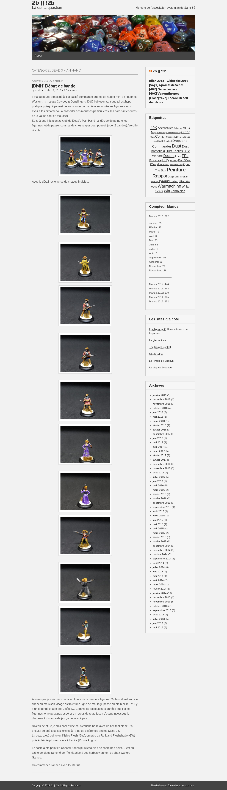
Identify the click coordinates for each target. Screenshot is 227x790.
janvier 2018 (160, 429)
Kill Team (174, 160)
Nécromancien (176, 164)
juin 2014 (158, 571)
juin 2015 (158, 520)
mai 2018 (158, 416)
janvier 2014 (160, 593)
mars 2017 (159, 451)
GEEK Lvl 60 (156, 353)
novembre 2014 (161, 550)
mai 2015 (158, 524)
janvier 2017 (160, 459)
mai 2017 (158, 442)
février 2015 (159, 537)
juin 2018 (158, 412)
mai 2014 (158, 575)
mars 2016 (159, 489)
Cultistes (170, 137)
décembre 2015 (161, 502)
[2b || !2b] (113, 26)
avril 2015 (158, 528)
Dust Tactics (174, 151)
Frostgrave (155, 160)
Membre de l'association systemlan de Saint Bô (165, 7)
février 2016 (159, 494)
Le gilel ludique (157, 340)
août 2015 (158, 511)
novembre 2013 (161, 601)
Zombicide (178, 191)
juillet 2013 (159, 619)
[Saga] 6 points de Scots (166, 85)
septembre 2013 (162, 610)
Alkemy (178, 128)
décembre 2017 (161, 433)
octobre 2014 (160, 554)
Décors (169, 156)
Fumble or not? (157, 329)
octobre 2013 (160, 606)
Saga (171, 177)
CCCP (185, 132)
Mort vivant (163, 164)
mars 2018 (159, 421)
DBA (176, 136)
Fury (165, 160)
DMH (160, 141)
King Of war (184, 160)
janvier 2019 (160, 395)
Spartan (154, 181)
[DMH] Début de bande (53, 85)
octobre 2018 (160, 408)
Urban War (184, 181)
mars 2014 (159, 584)
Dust (176, 145)
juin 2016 (158, 481)
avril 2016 (158, 485)
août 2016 (158, 472)
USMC (154, 187)
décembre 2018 (161, 399)
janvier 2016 (160, 498)
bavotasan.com (186, 785)
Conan (160, 136)
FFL (185, 156)
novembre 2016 (161, 468)
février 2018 (159, 425)
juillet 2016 (159, 476)
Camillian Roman (173, 132)
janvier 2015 (160, 541)
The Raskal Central (160, 347)
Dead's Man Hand (42, 81)
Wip (167, 191)
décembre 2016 (161, 464)
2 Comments (70, 90)
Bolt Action (161, 132)
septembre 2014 (162, 558)
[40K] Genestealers (163, 89)
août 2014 (158, 563)
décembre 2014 (161, 545)
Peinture (176, 169)
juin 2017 (158, 438)
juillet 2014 (159, 567)
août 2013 (158, 614)
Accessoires (165, 127)
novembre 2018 (161, 403)
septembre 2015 (162, 507)
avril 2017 (158, 446)
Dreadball (168, 141)
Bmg (153, 132)
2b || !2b (159, 71)
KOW (153, 164)
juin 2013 (158, 623)
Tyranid (164, 181)
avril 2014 (158, 580)
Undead (174, 181)
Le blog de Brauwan (160, 367)
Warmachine (169, 186)
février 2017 (159, 455)
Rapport (161, 175)
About (38, 55)
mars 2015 (159, 532)
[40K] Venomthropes (164, 93)
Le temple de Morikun (161, 360)
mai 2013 (158, 627)
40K (153, 128)
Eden (178, 156)
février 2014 (159, 588)
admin (38, 90)
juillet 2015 (159, 515)
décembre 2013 (161, 597)
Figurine (58, 81)
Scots (177, 177)
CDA (152, 137)
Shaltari (184, 176)
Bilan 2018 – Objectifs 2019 (168, 81)
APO (186, 128)
